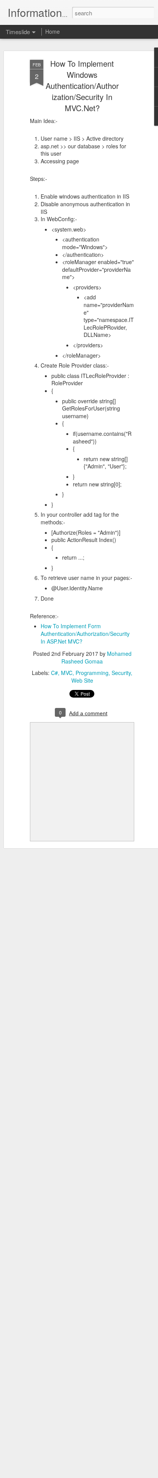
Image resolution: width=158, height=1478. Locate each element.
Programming (92, 673)
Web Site (82, 680)
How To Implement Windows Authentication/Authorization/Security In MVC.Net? (82, 85)
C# (54, 673)
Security (121, 673)
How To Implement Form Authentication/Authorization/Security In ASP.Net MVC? (85, 633)
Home (52, 31)
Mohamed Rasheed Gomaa (96, 657)
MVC (66, 673)
